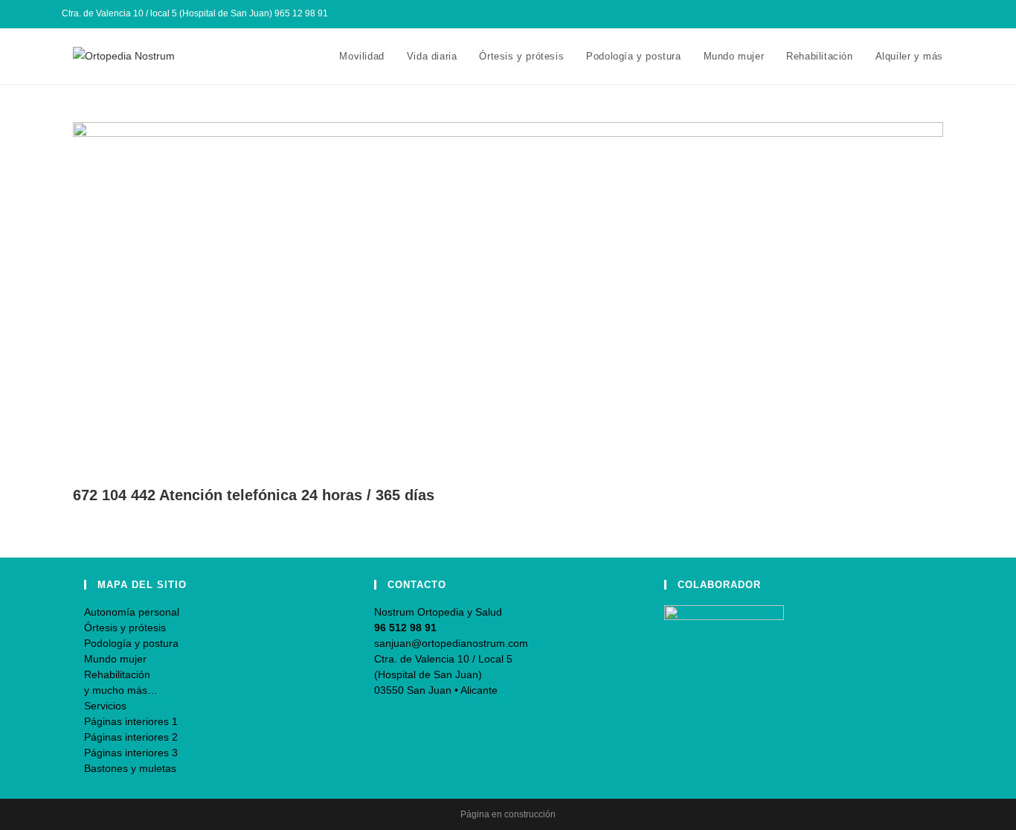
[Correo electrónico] (948, 14)
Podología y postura (131, 643)
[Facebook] (916, 14)
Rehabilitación (117, 674)
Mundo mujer (115, 659)
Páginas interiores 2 (131, 737)
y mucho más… (121, 690)
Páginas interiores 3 (131, 753)
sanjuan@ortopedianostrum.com (451, 643)
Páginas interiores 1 (131, 721)
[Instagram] (933, 14)
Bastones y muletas (130, 768)
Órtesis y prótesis (125, 627)
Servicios (105, 706)
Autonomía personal (131, 612)
